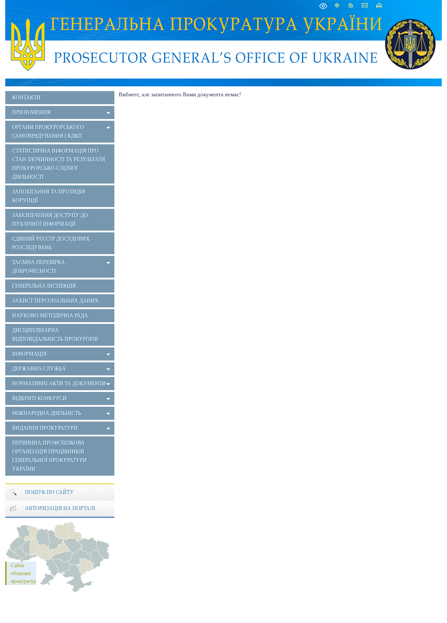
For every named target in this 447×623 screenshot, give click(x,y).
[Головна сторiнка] (28, 42)
